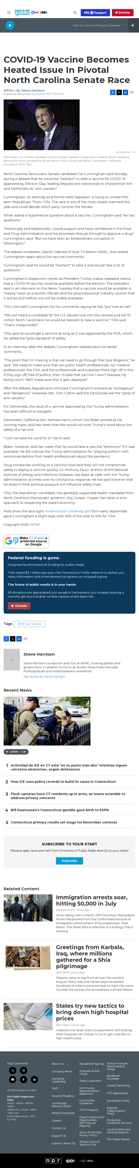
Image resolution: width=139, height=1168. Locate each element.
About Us (58, 1064)
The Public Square (118, 1139)
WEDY (10, 1106)
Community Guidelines (87, 1102)
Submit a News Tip (63, 1143)
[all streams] (133, 25)
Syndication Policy (118, 1100)
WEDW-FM (13, 1109)
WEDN (19, 1103)
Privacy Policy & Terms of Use (89, 1143)
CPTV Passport (88, 1110)
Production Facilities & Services (119, 1122)
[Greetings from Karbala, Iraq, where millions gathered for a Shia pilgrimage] (28, 957)
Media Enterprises (63, 1113)
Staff (55, 1088)
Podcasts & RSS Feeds (89, 1073)
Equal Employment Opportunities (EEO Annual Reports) (91, 1121)
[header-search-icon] (74, 12)
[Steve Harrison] (12, 659)
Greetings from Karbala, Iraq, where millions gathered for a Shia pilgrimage (90, 956)
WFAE (35, 525)
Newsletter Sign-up (91, 1064)
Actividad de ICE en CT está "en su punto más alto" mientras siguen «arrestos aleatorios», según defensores (69, 767)
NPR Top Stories (29, 624)
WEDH (10, 1103)
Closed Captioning (118, 1085)
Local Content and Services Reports (118, 1131)
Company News (62, 1071)
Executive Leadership (59, 1080)
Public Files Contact (17, 1116)
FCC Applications (117, 1093)
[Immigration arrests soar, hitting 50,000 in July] (28, 907)
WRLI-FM (13, 1113)
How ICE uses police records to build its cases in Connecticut (63, 782)
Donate (124, 12)
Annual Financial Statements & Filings (117, 1066)
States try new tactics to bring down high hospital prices (92, 1012)
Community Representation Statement (89, 1091)
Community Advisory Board (61, 1105)
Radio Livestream (90, 1081)
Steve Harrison (33, 90)
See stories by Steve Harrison (44, 676)
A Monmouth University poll (68, 511)
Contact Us (59, 1128)
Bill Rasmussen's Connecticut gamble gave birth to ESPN (60, 810)
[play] (10, 25)
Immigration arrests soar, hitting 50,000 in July (92, 900)
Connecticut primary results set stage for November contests (64, 822)
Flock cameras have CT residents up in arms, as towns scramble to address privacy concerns (68, 796)
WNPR (24, 1109)
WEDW (29, 1103)
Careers (56, 1120)
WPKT (33, 1109)
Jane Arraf (62, 972)
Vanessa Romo (65, 910)
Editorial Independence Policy (116, 1111)
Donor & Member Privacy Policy (90, 1134)
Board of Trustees (63, 1096)
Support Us (59, 1136)
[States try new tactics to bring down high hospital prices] (28, 1016)
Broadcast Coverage (113, 1077)
